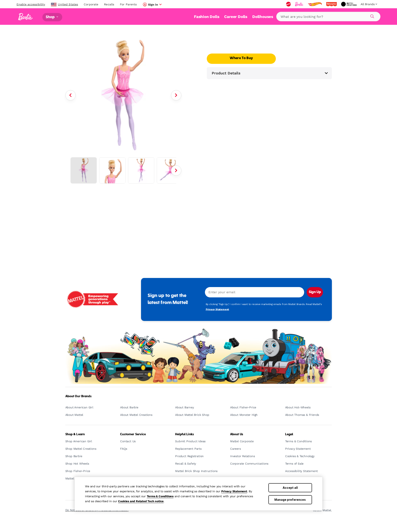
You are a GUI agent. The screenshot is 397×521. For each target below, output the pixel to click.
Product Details (226, 73)
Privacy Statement (234, 491)
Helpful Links (184, 434)
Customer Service (133, 434)
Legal (289, 434)
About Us (236, 434)
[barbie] (299, 4)
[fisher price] (331, 4)
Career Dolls (235, 16)
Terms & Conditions (160, 496)
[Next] (176, 95)
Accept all (290, 487)
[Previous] (70, 95)
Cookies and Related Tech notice (141, 501)
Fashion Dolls (206, 16)
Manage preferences (290, 499)
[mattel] (288, 4)
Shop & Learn (75, 434)
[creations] (349, 4)
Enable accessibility (31, 4)
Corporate (91, 4)
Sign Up (315, 292)
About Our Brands (78, 396)
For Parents (128, 4)
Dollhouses (262, 16)
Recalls (109, 4)
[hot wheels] (315, 4)
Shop (51, 17)
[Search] (371, 16)
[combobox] (328, 16)
